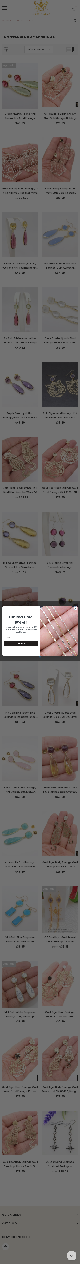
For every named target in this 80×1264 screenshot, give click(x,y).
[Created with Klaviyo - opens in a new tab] (40, 657)
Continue (21, 643)
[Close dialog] (75, 608)
